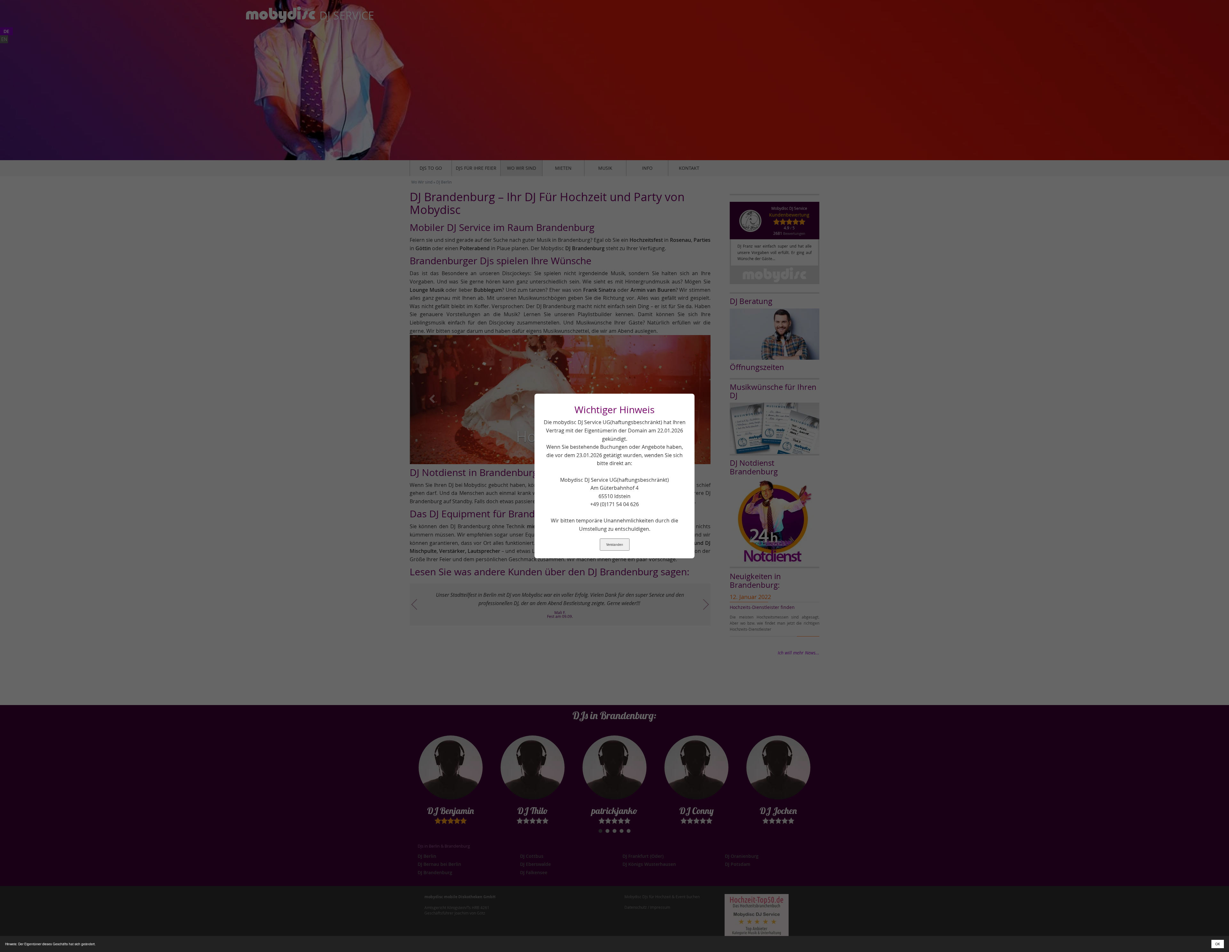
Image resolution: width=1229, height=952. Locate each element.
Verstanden (614, 544)
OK (1217, 944)
